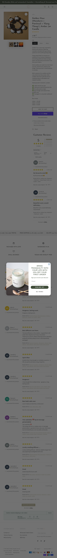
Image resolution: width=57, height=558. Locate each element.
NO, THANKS (39, 291)
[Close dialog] (49, 264)
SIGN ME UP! (39, 287)
